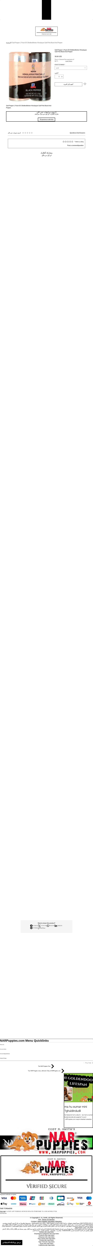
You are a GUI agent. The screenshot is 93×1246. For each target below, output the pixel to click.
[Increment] (62, 76)
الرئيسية (8, 42)
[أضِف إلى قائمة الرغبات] (85, 83)
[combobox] (71, 68)
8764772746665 (60, 64)
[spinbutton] (59, 76)
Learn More (68, 61)
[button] (46, 31)
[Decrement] (56, 76)
